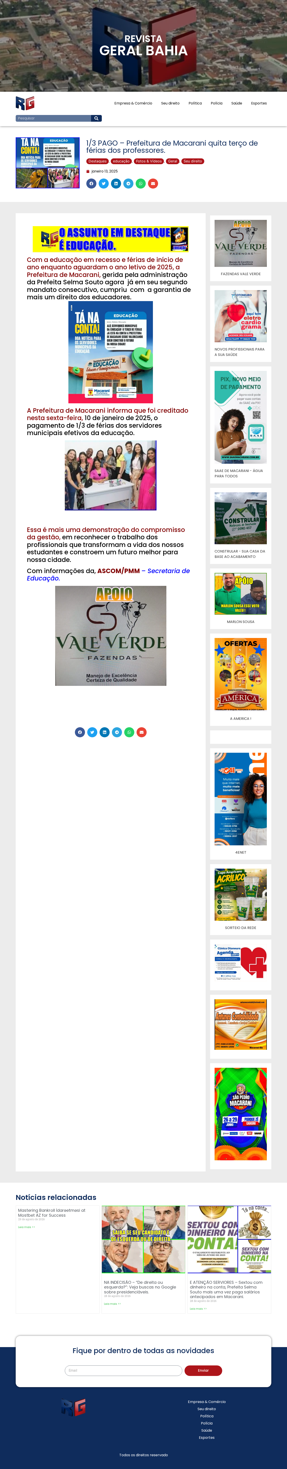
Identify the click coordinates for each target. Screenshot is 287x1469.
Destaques (98, 161)
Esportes (259, 103)
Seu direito (170, 103)
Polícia (216, 103)
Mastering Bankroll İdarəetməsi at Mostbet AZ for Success (51, 1213)
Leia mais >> (26, 1227)
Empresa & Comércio (133, 103)
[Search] (96, 118)
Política (195, 103)
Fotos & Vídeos (149, 161)
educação (121, 161)
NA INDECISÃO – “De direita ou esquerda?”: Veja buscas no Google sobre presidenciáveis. (140, 1287)
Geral (172, 161)
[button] (91, 184)
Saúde (236, 103)
